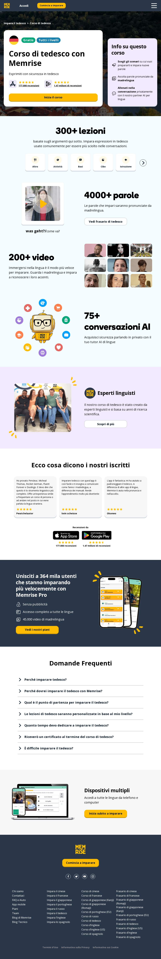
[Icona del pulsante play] (42, 204)
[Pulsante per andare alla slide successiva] (143, 162)
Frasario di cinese (126, 891)
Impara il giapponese (59, 900)
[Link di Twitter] (76, 876)
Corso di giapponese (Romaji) (93, 906)
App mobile (18, 904)
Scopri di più (105, 424)
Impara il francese (57, 895)
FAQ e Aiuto (19, 900)
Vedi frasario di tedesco (105, 221)
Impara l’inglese (56, 917)
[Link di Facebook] (68, 876)
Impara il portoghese (59, 904)
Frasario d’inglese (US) (129, 928)
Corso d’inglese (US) (93, 929)
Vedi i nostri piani (37, 629)
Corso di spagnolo (92, 934)
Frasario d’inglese (126, 932)
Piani (15, 909)
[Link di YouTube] (84, 876)
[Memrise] (7, 5)
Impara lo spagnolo (58, 922)
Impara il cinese (56, 891)
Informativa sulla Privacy (75, 947)
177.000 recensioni (66, 545)
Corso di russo (90, 916)
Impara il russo (56, 909)
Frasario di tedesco (127, 924)
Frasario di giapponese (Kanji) (129, 909)
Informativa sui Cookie (106, 947)
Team (15, 913)
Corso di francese (91, 895)
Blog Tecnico (19, 922)
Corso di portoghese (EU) (96, 912)
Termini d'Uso (50, 947)
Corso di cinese (90, 891)
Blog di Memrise (21, 917)
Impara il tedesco (15, 23)
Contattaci (18, 895)
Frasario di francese (127, 895)
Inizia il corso (53, 97)
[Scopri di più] (154, 5)
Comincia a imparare (51, 5)
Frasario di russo (126, 919)
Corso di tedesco (91, 920)
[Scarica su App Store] (66, 535)
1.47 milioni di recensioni (96, 545)
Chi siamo (18, 891)
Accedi (23, 6)
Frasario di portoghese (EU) (132, 915)
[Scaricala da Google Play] (96, 535)
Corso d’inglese (90, 925)
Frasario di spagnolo (128, 937)
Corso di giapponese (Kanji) (97, 900)
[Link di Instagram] (92, 876)
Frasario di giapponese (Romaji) (129, 901)
